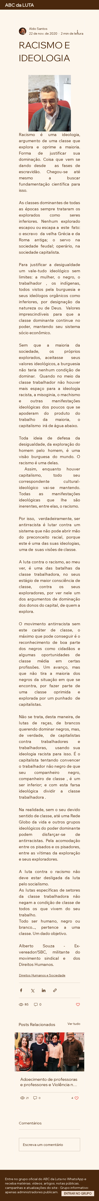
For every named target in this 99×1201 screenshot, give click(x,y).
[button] (77, 1193)
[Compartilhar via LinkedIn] (43, 990)
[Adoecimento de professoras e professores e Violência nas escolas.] (49, 1051)
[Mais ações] (77, 31)
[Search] (43, 5)
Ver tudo (73, 1024)
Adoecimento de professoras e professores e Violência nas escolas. (48, 1082)
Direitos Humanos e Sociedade (42, 975)
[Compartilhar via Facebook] (21, 990)
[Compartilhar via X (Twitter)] (32, 990)
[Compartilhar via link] (55, 990)
